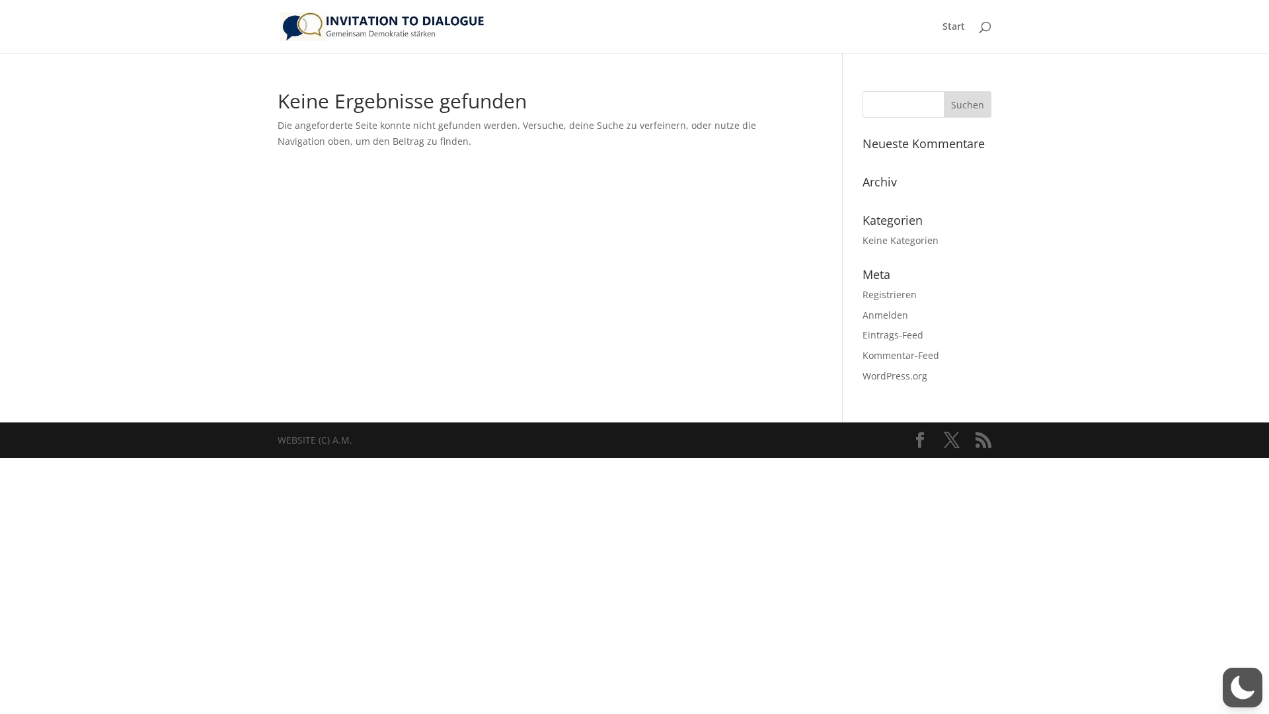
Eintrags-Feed (893, 335)
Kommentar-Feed (901, 355)
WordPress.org (895, 376)
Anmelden (885, 315)
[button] (1242, 687)
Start (953, 27)
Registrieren (890, 294)
